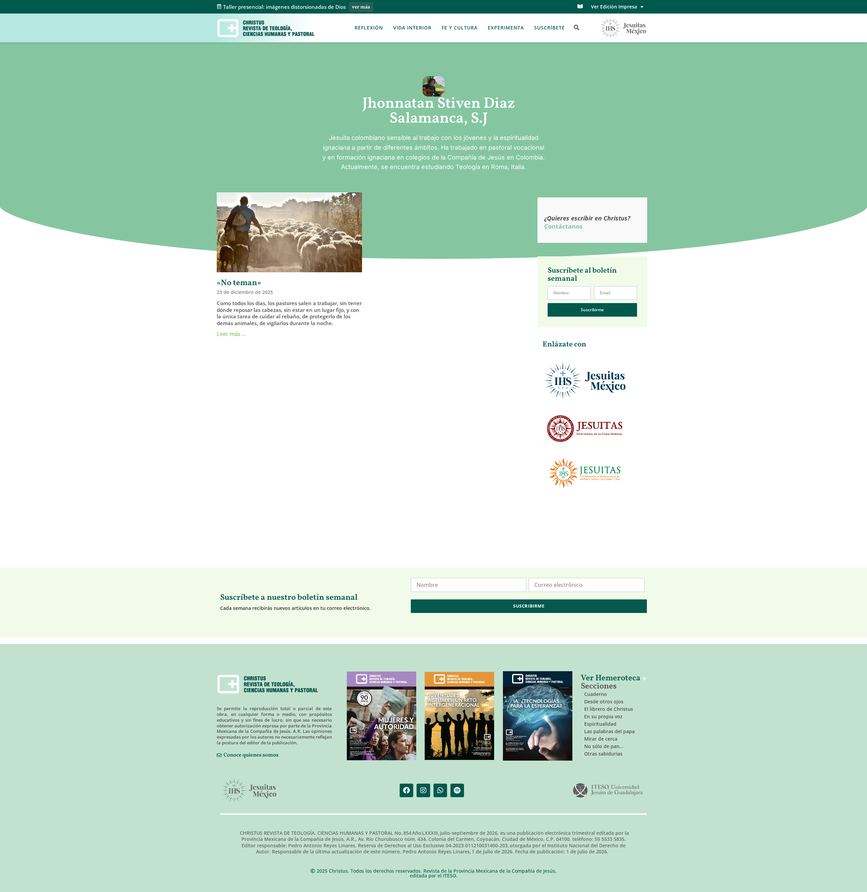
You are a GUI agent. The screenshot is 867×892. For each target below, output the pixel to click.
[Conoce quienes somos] (219, 755)
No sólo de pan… (603, 746)
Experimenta (506, 27)
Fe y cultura (460, 27)
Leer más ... (231, 334)
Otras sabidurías (603, 753)
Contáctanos (563, 226)
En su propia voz (603, 716)
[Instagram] (423, 790)
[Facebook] (406, 790)
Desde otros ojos (603, 701)
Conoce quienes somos (251, 755)
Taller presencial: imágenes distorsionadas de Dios (284, 6)
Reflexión (369, 27)
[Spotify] (457, 790)
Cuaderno (595, 694)
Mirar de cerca (600, 739)
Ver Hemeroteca (611, 678)
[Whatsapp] (440, 790)
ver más (361, 7)
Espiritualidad (600, 724)
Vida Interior (412, 27)
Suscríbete (549, 27)
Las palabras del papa (609, 731)
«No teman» (239, 283)
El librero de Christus (608, 709)
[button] (576, 28)
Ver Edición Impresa (614, 6)
